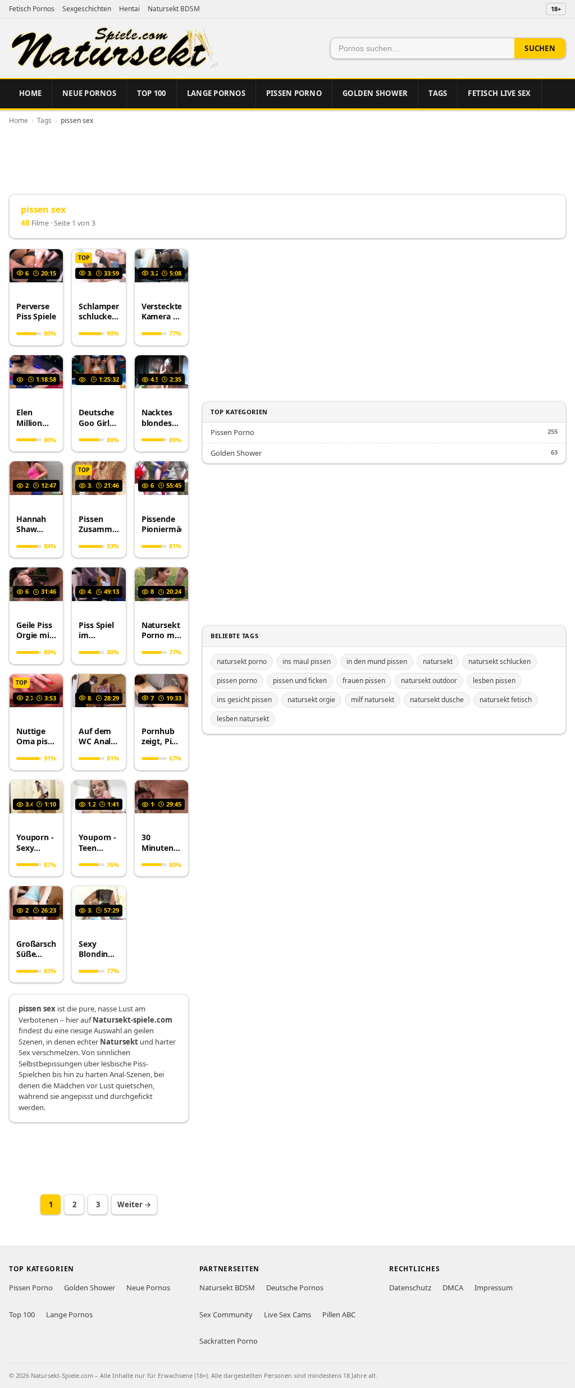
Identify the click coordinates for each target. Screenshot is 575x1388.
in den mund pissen (376, 661)
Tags (437, 93)
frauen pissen (364, 680)
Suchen (539, 48)
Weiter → (134, 1204)
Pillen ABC (338, 1314)
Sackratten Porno (228, 1341)
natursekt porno (242, 661)
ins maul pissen (306, 661)
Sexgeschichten (86, 8)
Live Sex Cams (287, 1314)
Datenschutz (410, 1287)
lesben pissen (494, 680)
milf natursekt (372, 699)
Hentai (129, 8)
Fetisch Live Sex (499, 93)
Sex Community (226, 1314)
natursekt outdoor (429, 680)
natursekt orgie (311, 699)
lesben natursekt (243, 718)
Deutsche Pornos (294, 1287)
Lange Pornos (216, 93)
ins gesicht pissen (244, 699)
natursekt (438, 661)
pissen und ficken (300, 680)
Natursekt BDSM (174, 8)
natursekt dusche (437, 699)
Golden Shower (375, 93)
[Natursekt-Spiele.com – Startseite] (113, 48)
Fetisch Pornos (31, 8)
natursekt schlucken (499, 661)
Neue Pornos (89, 93)
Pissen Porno (294, 93)
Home (30, 93)
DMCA (452, 1287)
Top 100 (151, 93)
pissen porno (237, 680)
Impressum (493, 1287)
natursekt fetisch (506, 699)
